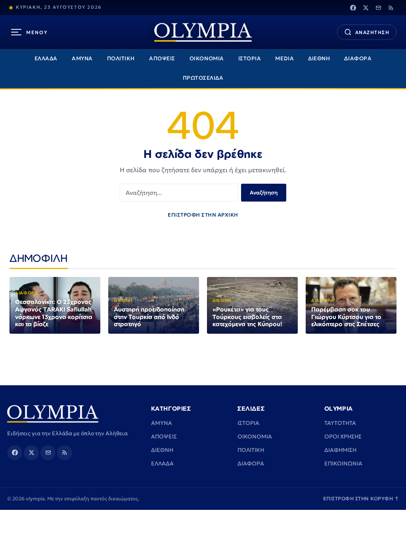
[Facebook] (352, 7)
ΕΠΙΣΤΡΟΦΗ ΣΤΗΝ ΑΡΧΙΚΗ (203, 214)
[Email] (378, 7)
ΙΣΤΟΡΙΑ (249, 58)
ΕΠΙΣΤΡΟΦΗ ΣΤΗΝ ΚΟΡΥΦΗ (361, 499)
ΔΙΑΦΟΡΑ (358, 58)
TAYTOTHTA (340, 423)
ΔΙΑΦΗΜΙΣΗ (340, 450)
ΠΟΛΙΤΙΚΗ (121, 58)
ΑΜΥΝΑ (82, 58)
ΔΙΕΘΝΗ (319, 58)
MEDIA (284, 58)
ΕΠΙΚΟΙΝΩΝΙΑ (343, 463)
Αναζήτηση (264, 192)
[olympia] (203, 32)
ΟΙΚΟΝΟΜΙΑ (207, 58)
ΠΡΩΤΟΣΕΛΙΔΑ (203, 78)
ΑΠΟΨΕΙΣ (162, 58)
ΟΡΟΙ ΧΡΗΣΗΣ (343, 436)
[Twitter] (365, 7)
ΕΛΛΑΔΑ (45, 58)
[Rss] (390, 7)
